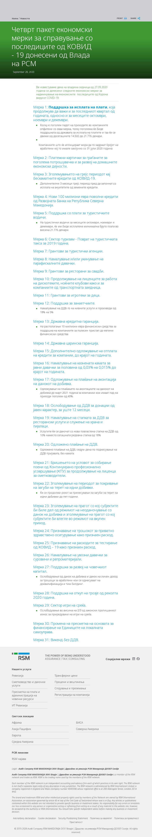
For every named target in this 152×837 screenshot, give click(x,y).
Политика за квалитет (101, 818)
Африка (17, 722)
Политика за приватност (126, 818)
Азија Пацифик (21, 729)
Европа (16, 735)
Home (15, 18)
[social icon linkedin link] (134, 658)
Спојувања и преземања (70, 688)
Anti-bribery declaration (24, 818)
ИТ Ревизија (19, 705)
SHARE (133, 18)
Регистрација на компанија (72, 694)
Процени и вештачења (69, 682)
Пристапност (76, 822)
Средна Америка (22, 741)
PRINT (120, 18)
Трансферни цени (66, 675)
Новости (25, 18)
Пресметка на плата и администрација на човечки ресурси (26, 695)
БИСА (79, 722)
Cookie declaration (47, 818)
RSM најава (19, 759)
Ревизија (17, 675)
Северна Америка (87, 729)
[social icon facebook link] (138, 658)
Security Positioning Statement (73, 818)
